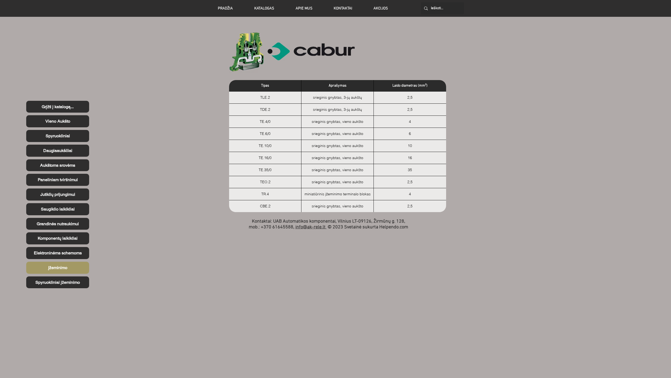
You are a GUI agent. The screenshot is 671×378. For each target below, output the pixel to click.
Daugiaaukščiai (57, 150)
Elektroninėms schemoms (58, 252)
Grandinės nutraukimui (58, 223)
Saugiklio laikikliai (58, 209)
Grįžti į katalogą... (58, 106)
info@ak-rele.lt (311, 227)
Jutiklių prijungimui (57, 194)
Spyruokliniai (58, 135)
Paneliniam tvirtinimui (58, 179)
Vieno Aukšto (57, 121)
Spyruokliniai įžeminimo (57, 282)
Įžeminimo (57, 267)
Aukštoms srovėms (57, 165)
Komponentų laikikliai (58, 238)
